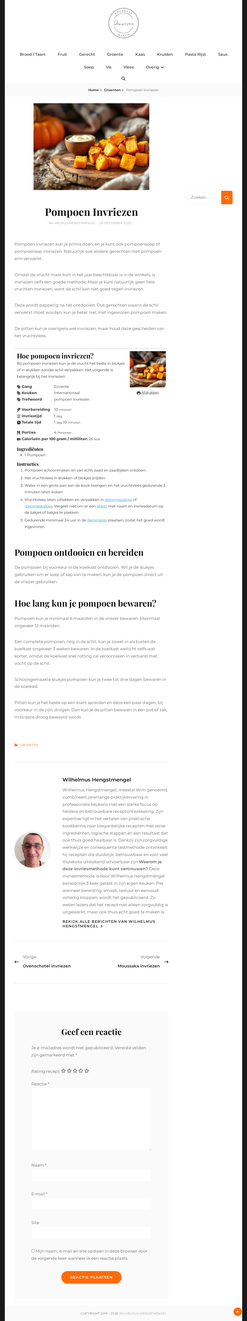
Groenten (112, 90)
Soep (89, 67)
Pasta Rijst (195, 54)
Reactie (40, 1083)
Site (35, 1222)
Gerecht (87, 54)
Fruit (62, 54)
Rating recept (45, 1071)
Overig (152, 67)
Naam (39, 1165)
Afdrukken (150, 392)
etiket (102, 506)
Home (93, 90)
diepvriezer (97, 520)
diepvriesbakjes (38, 506)
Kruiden (165, 54)
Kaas (140, 54)
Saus (222, 54)
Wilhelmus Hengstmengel (72, 223)
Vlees (129, 67)
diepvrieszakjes (118, 499)
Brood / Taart (33, 54)
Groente (115, 54)
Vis (108, 67)
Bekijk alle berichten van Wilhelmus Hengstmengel (108, 924)
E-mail (39, 1193)
